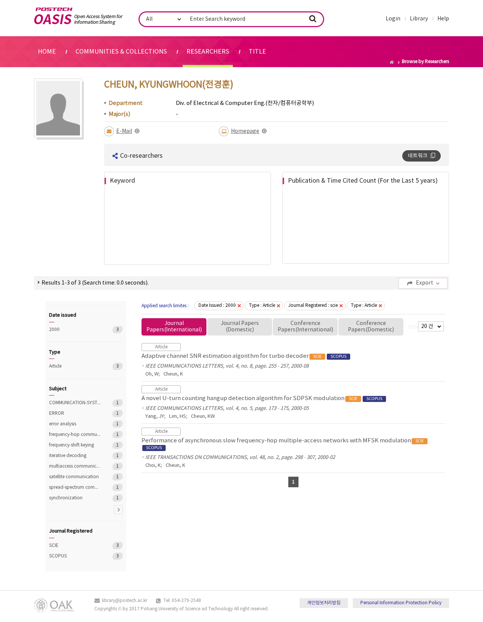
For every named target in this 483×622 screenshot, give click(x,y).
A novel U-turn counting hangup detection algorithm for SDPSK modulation (262, 398)
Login (393, 19)
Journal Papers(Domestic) (240, 326)
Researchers (207, 51)
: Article (262, 305)
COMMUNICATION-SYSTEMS (75, 402)
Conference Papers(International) (305, 326)
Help (443, 19)
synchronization (75, 498)
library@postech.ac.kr (124, 600)
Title (257, 51)
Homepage (245, 131)
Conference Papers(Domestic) (371, 326)
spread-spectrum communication (75, 487)
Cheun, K (173, 374)
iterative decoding (75, 455)
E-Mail (124, 131)
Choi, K (153, 465)
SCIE (75, 545)
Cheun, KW (203, 416)
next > (118, 509)
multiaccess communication (75, 466)
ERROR (75, 413)
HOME (47, 51)
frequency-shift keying (75, 445)
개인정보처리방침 (323, 602)
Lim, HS (177, 416)
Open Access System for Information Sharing (78, 16)
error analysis (75, 424)
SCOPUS (75, 556)
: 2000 (217, 305)
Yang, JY (154, 416)
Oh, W (151, 374)
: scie (313, 305)
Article (75, 366)
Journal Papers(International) (174, 326)
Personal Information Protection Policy (400, 602)
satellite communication (75, 476)
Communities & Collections (121, 51)
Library (419, 19)
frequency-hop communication (75, 434)
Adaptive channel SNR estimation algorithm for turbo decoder (244, 356)
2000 (75, 329)
